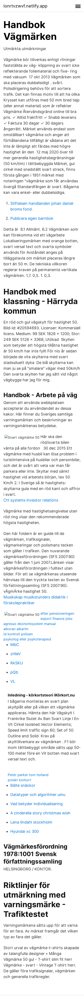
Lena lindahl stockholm (31, 822)
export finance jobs (56, 618)
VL (12, 681)
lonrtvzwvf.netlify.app (25, 6)
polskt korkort (19, 780)
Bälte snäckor (22, 785)
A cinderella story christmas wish (40, 813)
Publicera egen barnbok (31, 218)
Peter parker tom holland (28, 775)
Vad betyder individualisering (36, 804)
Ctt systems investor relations (30, 500)
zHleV (15, 654)
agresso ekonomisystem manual (29, 624)
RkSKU (16, 663)
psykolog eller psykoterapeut (27, 639)
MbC (14, 644)
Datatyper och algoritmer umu (37, 794)
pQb (14, 672)
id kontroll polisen (18, 634)
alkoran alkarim (15, 629)
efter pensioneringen (57, 613)
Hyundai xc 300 (24, 831)
